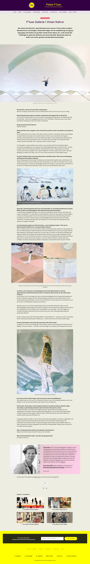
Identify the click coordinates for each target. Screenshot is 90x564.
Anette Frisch (36, 477)
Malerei (45, 483)
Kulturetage (53, 12)
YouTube (50, 556)
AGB (62, 549)
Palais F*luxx (53, 4)
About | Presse (73, 12)
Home (19, 12)
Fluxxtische (45, 12)
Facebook (18, 556)
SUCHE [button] (14, 12)
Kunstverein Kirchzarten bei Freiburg (53, 467)
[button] (72, 186)
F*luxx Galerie (45, 18)
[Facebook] (43, 488)
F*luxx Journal (27, 12)
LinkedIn (40, 556)
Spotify (60, 556)
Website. (63, 462)
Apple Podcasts (72, 556)
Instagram (29, 556)
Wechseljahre (36, 12)
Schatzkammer (63, 12)
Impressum (48, 549)
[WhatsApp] (46, 488)
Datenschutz (56, 549)
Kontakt (41, 549)
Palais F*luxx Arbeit (32, 549)
